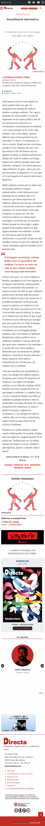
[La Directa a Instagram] (43, 2)
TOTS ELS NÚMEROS (22, 628)
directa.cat (6, 2)
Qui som (10, 771)
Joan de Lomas (11, 522)
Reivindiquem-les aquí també (22, 553)
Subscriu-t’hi (12, 777)
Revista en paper (14, 783)
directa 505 (18, 465)
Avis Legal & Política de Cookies (20, 788)
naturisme (18, 468)
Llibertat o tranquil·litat (13, 518)
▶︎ (43, 666)
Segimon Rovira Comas (17, 77)
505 (32, 457)
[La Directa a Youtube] (38, 2)
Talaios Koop (26, 822)
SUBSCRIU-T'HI (24, 8)
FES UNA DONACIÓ (33, 8)
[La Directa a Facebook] (29, 2)
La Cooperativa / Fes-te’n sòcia (20, 774)
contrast (8, 465)
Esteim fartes (22, 672)
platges (27, 468)
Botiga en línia (13, 780)
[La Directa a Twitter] (34, 2)
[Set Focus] (40, 8)
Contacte (11, 785)
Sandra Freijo (38, 71)
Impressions (22, 14)
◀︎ (3, 666)
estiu (26, 465)
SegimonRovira (10, 80)
